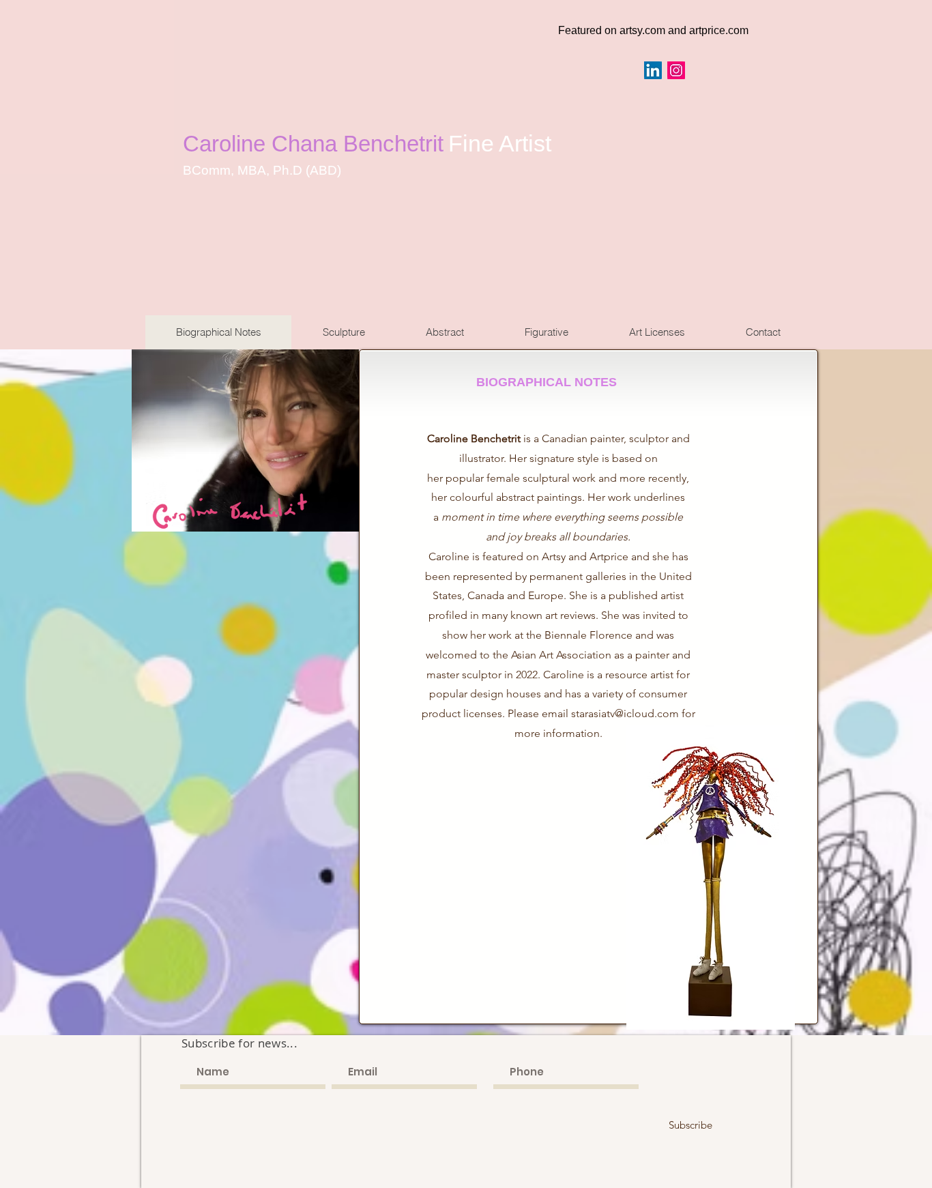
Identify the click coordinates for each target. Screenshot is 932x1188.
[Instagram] (676, 70)
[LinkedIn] (653, 70)
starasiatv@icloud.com (625, 713)
